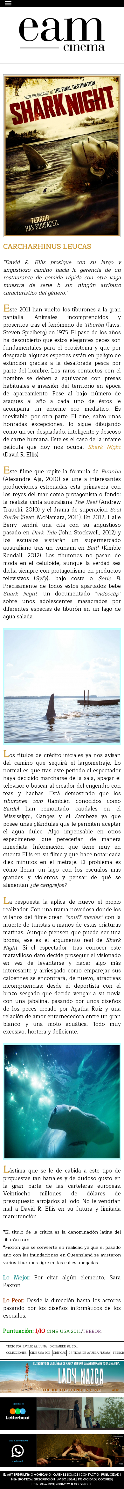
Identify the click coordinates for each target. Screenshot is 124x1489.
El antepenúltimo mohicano (58, 23)
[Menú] (8, 3)
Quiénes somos (65, 1474)
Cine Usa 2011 (40, 1353)
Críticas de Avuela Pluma (89, 1353)
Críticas (59, 1353)
